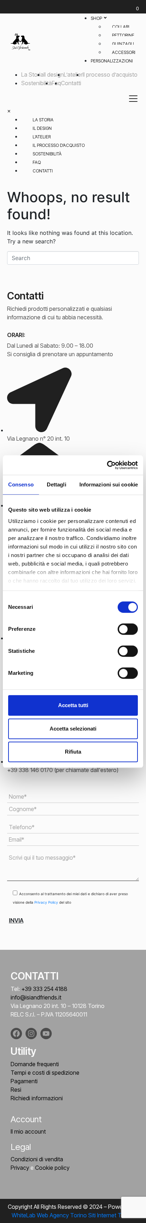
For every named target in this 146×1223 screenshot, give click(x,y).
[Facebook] (16, 1033)
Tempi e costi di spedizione (45, 1072)
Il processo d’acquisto (110, 74)
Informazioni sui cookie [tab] (108, 484)
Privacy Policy (46, 902)
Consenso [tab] (21, 484)
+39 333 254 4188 (44, 988)
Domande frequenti (35, 1064)
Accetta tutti (73, 705)
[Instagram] (31, 1033)
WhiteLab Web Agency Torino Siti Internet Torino (73, 1215)
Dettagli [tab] (56, 484)
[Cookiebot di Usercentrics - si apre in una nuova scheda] (107, 465)
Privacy (20, 1167)
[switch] (128, 629)
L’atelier (73, 74)
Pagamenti (24, 1081)
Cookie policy (52, 1167)
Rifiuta (73, 752)
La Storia (32, 74)
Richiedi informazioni (37, 1098)
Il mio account (28, 1131)
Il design (54, 74)
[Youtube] (46, 1033)
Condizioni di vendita (37, 1159)
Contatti (71, 83)
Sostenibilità (36, 83)
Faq (37, 162)
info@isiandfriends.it (36, 997)
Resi (16, 1089)
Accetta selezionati (73, 729)
